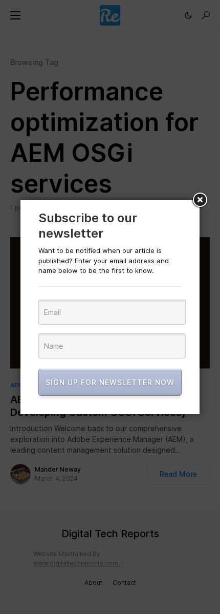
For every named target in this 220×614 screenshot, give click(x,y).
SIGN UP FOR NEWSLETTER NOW (110, 382)
